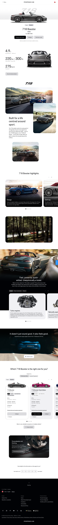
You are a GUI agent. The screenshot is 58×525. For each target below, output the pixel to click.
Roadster (31, 25)
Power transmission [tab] (17, 291)
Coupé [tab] (7, 379)
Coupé (26, 25)
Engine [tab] (11, 291)
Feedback (56, 262)
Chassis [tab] (24, 291)
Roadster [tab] (12, 379)
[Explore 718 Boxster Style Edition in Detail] (41, 385)
